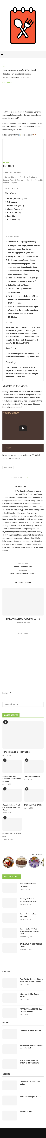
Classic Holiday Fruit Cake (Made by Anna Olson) (11, 807)
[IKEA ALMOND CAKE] (34, 795)
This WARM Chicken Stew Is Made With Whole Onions (31, 980)
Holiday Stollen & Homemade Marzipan (28, 900)
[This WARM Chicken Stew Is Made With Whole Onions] (9, 983)
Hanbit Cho (15, 77)
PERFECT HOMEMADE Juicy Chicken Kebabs (31, 1010)
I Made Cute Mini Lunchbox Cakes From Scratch (11, 778)
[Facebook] (35, 54)
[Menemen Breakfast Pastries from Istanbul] (9, 1049)
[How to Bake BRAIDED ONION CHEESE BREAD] (9, 1064)
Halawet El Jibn (26, 1112)
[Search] (43, 54)
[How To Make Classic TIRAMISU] (9, 888)
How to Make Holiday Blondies (28, 915)
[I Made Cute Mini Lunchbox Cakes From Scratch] (12, 766)
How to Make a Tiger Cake (16, 752)
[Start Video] (23, 428)
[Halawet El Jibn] (9, 1115)
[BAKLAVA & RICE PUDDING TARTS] (23, 602)
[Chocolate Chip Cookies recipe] (9, 1085)
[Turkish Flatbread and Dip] (9, 1034)
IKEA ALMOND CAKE (32, 805)
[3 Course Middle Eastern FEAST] (9, 998)
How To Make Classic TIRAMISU (28, 885)
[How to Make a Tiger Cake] (23, 735)
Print (8, 163)
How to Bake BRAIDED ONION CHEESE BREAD (29, 1061)
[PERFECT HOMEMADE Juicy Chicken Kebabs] (9, 1013)
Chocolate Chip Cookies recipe (30, 1083)
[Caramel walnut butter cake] (12, 824)
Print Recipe (7, 83)
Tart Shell (8, 467)
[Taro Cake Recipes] (34, 766)
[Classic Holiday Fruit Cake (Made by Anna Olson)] (12, 795)
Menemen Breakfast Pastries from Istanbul (31, 1046)
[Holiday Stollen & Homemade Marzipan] (9, 903)
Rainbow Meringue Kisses (30, 1097)
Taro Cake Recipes (32, 776)
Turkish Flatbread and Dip (30, 1030)
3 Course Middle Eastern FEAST (30, 995)
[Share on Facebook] (30, 477)
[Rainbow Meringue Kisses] (9, 1100)
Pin (4, 163)
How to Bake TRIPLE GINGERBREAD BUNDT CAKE (29, 931)
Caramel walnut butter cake (11, 835)
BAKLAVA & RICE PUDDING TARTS (23, 619)
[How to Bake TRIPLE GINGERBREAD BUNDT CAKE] (9, 933)
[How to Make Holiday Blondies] (9, 918)
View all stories (38, 855)
